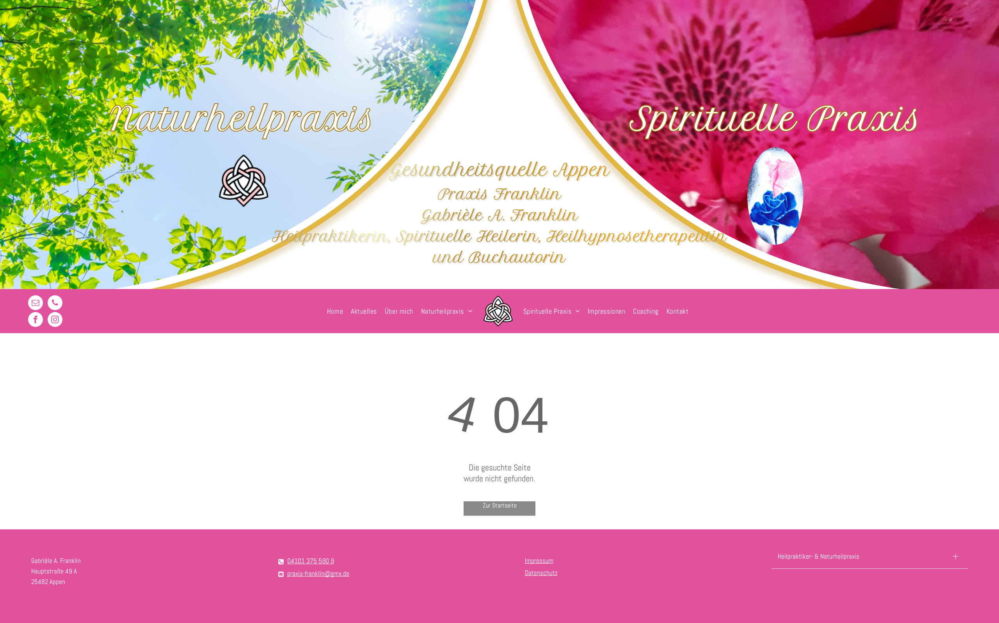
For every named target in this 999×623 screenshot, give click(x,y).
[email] (35, 303)
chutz (550, 572)
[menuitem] (335, 311)
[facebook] (35, 320)
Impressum (539, 560)
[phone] (55, 303)
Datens (534, 572)
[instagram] (55, 320)
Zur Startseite (500, 505)
